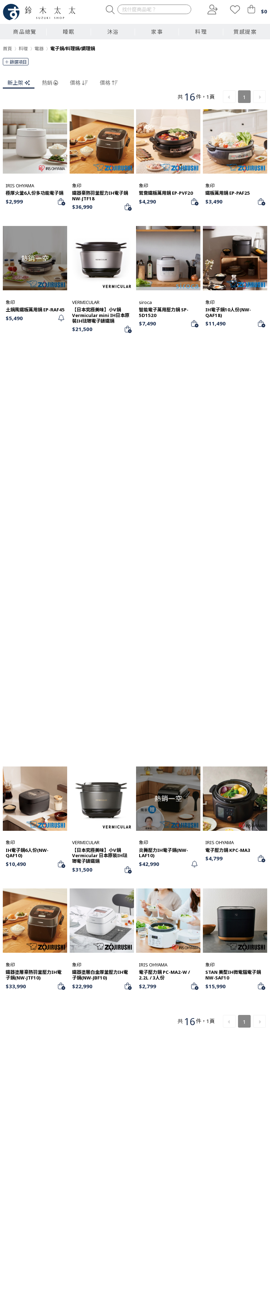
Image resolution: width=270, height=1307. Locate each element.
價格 (75, 82)
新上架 (15, 82)
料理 (23, 48)
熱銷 (47, 82)
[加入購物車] (61, 201)
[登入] (211, 9)
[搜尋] (110, 10)
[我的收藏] (235, 9)
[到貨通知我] (61, 318)
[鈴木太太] (39, 11)
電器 (39, 48)
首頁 (7, 48)
